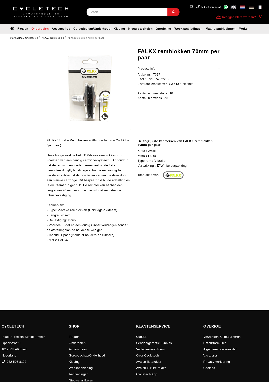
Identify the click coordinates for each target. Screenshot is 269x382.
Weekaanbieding (81, 368)
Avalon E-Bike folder (151, 368)
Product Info (146, 68)
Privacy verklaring (216, 361)
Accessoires (61, 28)
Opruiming (163, 28)
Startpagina (16, 38)
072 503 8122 (15, 361)
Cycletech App (146, 374)
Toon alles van (149, 175)
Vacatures (210, 355)
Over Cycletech (147, 355)
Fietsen (22, 28)
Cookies (209, 368)
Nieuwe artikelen (140, 28)
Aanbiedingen (78, 374)
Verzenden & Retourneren (222, 337)
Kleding (119, 28)
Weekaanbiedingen (188, 28)
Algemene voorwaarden (220, 349)
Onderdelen (40, 28)
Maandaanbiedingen (221, 28)
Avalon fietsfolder (149, 361)
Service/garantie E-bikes (154, 343)
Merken (244, 28)
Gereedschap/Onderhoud (92, 28)
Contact (141, 337)
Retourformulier (214, 343)
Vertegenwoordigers (150, 349)
